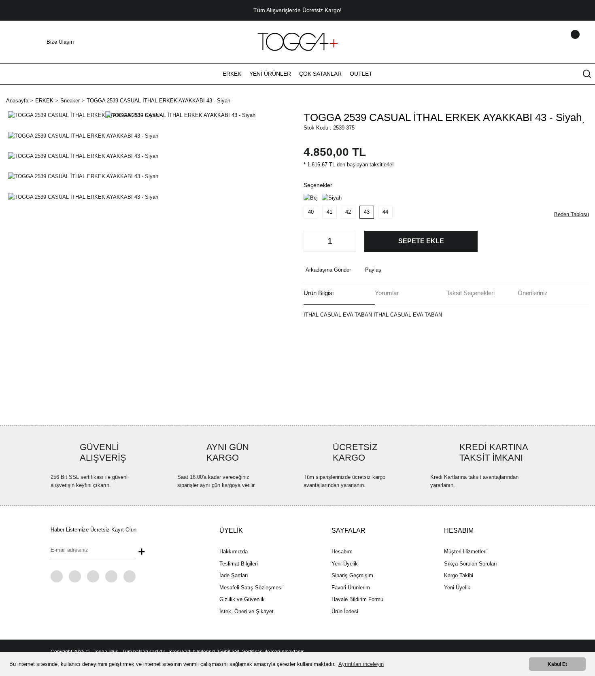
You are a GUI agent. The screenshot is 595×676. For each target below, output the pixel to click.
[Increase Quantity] (348, 241)
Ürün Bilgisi (319, 292)
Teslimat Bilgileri (238, 564)
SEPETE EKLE (421, 241)
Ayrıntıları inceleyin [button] (361, 664)
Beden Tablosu (571, 214)
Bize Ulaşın (60, 42)
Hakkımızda (233, 551)
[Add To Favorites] (583, 118)
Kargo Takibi (458, 575)
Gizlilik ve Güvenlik (242, 599)
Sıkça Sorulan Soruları (470, 564)
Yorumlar (387, 292)
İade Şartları (233, 575)
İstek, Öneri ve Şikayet (246, 611)
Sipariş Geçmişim (352, 575)
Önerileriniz (533, 292)
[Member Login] (565, 42)
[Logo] (297, 41)
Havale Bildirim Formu (357, 599)
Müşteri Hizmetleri (465, 551)
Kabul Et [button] (557, 664)
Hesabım (342, 551)
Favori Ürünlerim (351, 588)
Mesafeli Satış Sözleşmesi (251, 588)
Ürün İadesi (345, 611)
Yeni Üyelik (345, 564)
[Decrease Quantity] (312, 241)
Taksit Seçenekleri (470, 292)
